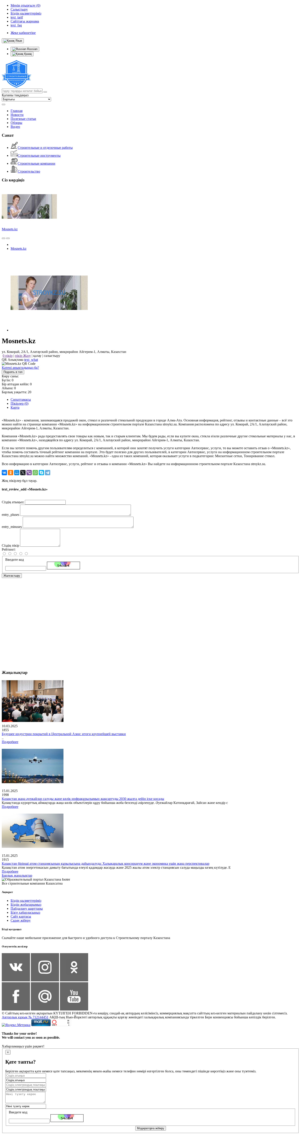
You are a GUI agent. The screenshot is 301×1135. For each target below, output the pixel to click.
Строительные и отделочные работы (45, 147)
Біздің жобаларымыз (26, 904)
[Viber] (29, 472)
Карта (15, 407)
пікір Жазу (23, 356)
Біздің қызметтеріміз (26, 900)
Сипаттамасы (21, 399)
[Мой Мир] (16, 472)
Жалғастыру (12, 575)
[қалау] (8, 238)
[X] (23, 472)
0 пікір (8, 356)
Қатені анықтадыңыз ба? (20, 367)
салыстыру (52, 356)
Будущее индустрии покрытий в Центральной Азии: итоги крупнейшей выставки (64, 734)
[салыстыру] (3, 238)
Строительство (29, 171)
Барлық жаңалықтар (17, 875)
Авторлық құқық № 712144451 (25, 1017)
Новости (17, 115)
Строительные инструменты (39, 155)
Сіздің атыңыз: (13, 502)
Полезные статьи (23, 119)
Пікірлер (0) (19, 403)
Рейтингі (8, 549)
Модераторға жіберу (150, 1128)
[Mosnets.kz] (49, 330)
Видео (15, 127)
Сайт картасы (21, 916)
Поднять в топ (13, 372)
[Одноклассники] (10, 472)
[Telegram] (47, 472)
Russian (31, 49)
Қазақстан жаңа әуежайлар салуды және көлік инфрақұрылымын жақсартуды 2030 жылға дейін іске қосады (83, 799)
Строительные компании (36, 163)
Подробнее (10, 742)
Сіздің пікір (10, 545)
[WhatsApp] (35, 472)
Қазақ (27, 54)
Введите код (14, 559)
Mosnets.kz (10, 229)
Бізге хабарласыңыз (25, 912)
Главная (16, 111)
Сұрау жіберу (21, 920)
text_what (31, 360)
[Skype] (41, 472)
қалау (37, 356)
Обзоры (16, 123)
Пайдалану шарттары (27, 908)
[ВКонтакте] (4, 472)
